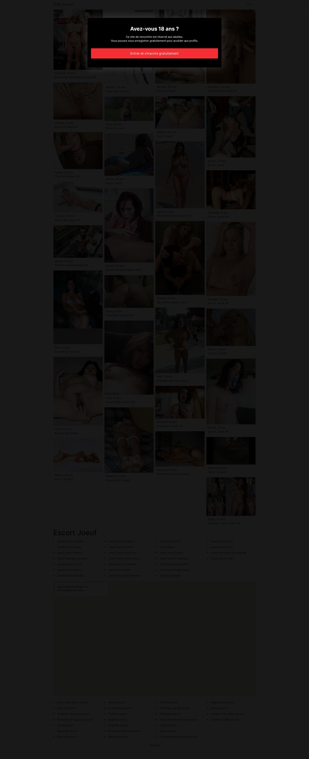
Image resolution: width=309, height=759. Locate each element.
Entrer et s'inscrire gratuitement (154, 53)
